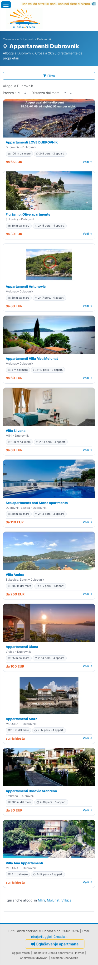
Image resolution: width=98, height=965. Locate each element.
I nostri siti (39, 952)
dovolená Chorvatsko (64, 958)
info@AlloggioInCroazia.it (49, 936)
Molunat (53, 900)
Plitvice (79, 952)
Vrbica (66, 900)
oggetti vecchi (21, 952)
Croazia (8, 39)
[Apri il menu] (6, 4)
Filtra (51, 76)
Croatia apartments (60, 952)
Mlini (41, 900)
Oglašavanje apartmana (57, 944)
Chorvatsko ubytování (34, 958)
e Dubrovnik (25, 39)
